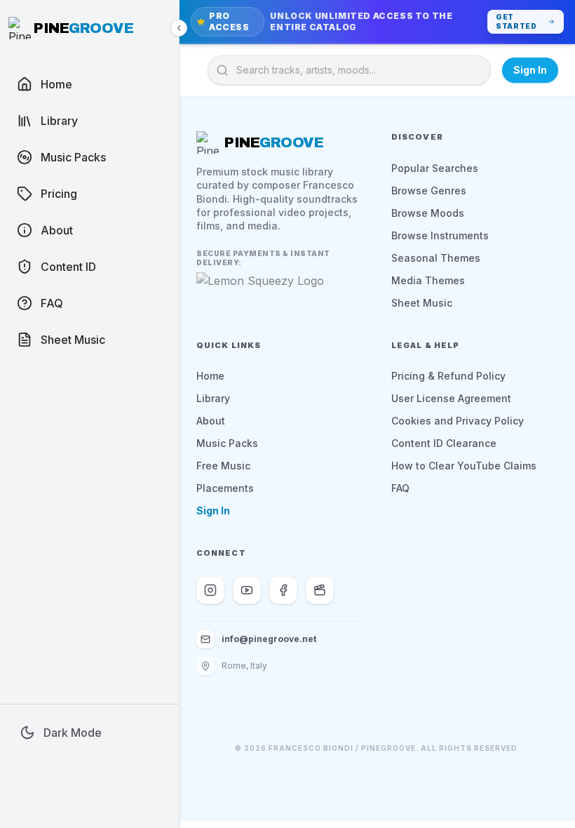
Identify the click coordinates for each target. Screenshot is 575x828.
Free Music (223, 466)
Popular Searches (434, 168)
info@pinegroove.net (269, 639)
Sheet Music (421, 303)
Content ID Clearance (443, 443)
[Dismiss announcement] (555, 21)
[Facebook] (283, 590)
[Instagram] (210, 590)
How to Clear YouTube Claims (463, 466)
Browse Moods (427, 213)
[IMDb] (320, 590)
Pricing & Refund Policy (448, 376)
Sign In (530, 70)
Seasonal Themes (435, 258)
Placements (225, 488)
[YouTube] (247, 590)
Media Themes (428, 280)
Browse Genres (428, 190)
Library (213, 398)
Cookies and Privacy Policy (457, 421)
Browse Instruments (440, 235)
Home (210, 376)
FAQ (400, 488)
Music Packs (227, 443)
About (210, 421)
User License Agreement (451, 398)
